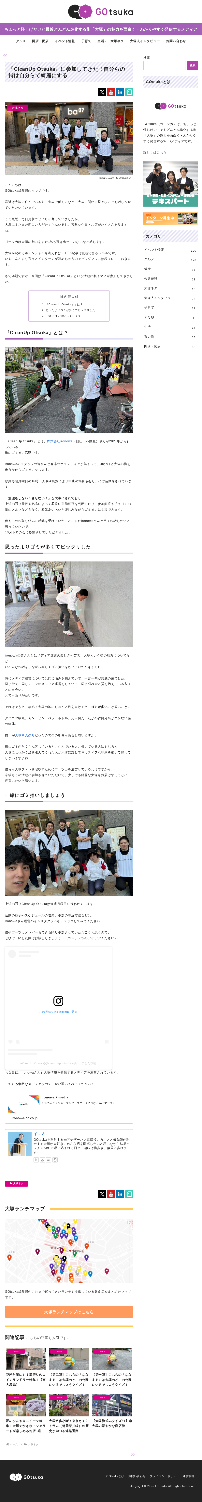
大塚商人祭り (25, 735)
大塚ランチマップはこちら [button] (69, 1312)
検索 (146, 57)
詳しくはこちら (155, 152)
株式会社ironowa (60, 441)
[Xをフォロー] (102, 92)
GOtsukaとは (115, 1476)
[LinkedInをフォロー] (120, 92)
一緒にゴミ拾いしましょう (63, 315)
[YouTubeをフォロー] (111, 92)
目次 (63, 296)
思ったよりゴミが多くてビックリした (70, 310)
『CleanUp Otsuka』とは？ (64, 304)
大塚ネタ (18, 1183)
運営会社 (189, 1476)
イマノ (39, 1134)
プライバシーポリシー (164, 1476)
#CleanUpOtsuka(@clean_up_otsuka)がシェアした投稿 (58, 1063)
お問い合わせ (137, 1476)
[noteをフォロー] (129, 92)
